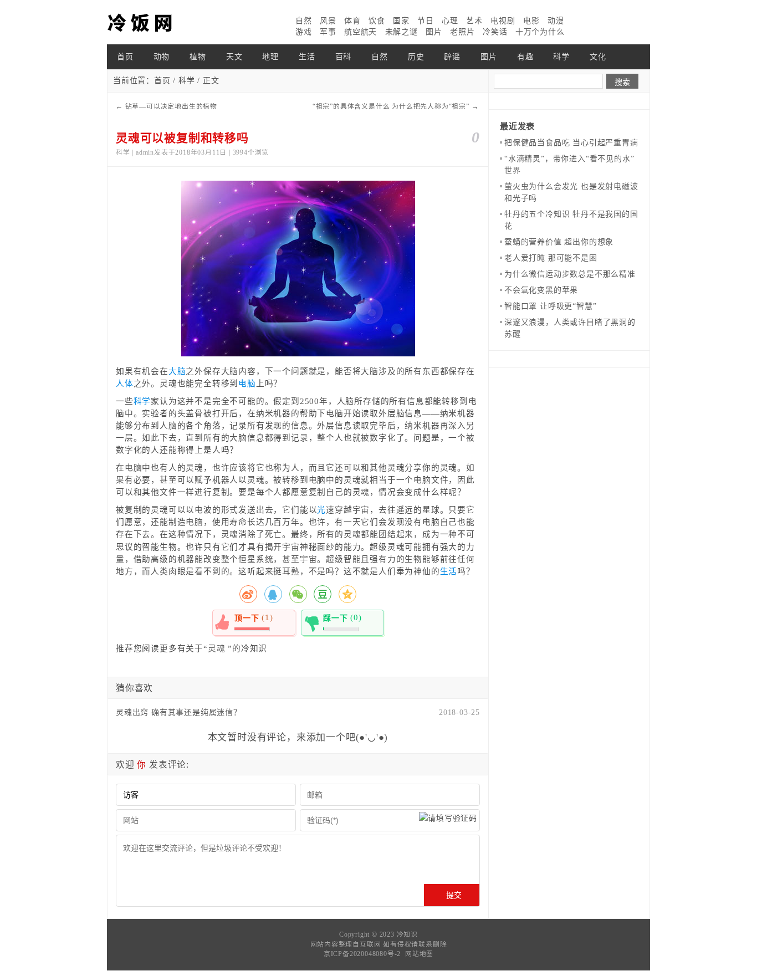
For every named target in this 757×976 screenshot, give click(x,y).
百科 (343, 57)
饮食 (377, 21)
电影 (531, 21)
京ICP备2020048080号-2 (362, 954)
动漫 (556, 21)
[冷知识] (162, 22)
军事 (328, 32)
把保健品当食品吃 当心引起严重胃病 (571, 143)
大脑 (177, 371)
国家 (401, 21)
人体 (125, 383)
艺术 (474, 21)
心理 (450, 21)
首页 (125, 57)
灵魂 (217, 648)
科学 (561, 57)
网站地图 (419, 954)
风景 (328, 21)
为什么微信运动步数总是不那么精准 (570, 274)
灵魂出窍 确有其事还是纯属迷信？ (179, 712)
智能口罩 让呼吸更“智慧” (550, 306)
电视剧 (502, 21)
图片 (434, 32)
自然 (303, 21)
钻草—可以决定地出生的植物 (171, 106)
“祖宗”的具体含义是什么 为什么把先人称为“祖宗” (391, 106)
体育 (352, 21)
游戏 (303, 32)
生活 (307, 57)
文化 (598, 57)
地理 (270, 57)
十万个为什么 (540, 32)
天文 (234, 57)
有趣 (525, 57)
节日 (425, 21)
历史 (416, 57)
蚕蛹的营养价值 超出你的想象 (558, 242)
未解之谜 (401, 32)
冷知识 (407, 934)
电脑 (247, 383)
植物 (198, 57)
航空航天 (360, 32)
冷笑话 (495, 32)
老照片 (462, 32)
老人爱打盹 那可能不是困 (550, 258)
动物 (162, 57)
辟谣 (452, 57)
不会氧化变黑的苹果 (541, 290)
